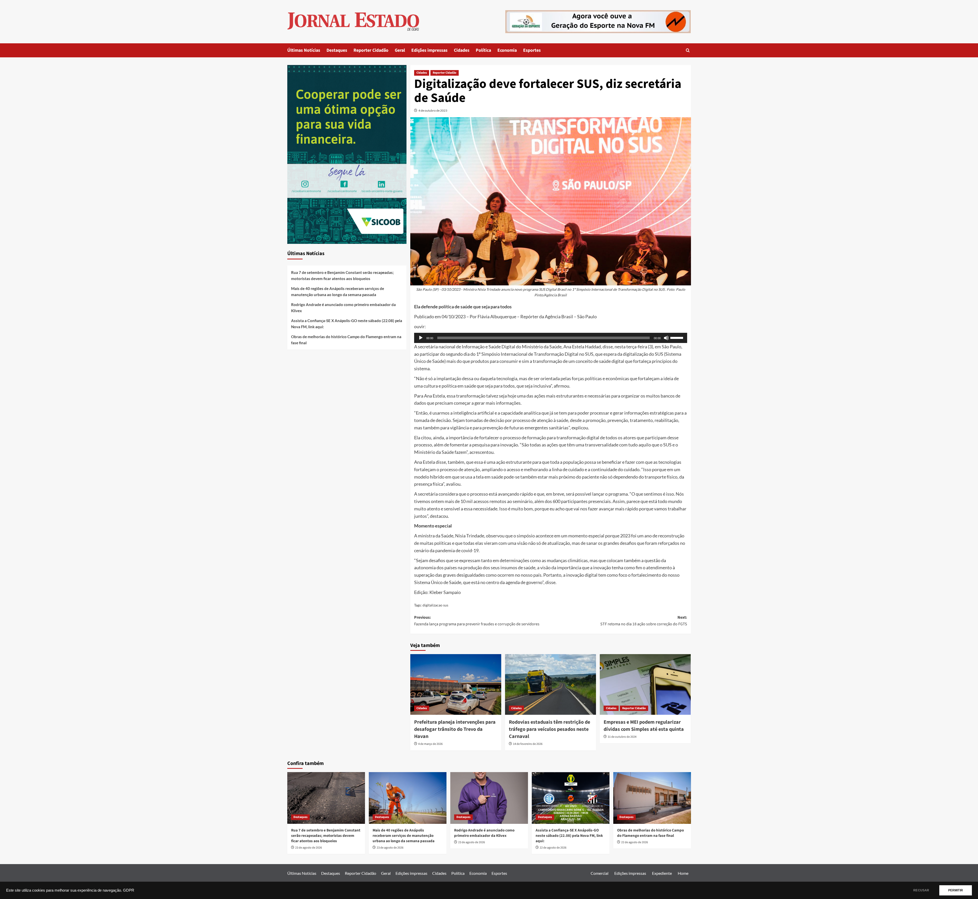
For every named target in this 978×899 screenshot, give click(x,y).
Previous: (476, 621)
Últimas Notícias (303, 50)
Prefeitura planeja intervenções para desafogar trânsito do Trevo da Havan (455, 729)
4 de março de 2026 (430, 744)
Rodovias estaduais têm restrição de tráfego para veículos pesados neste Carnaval (549, 729)
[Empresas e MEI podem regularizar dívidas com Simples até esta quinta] (645, 684)
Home (683, 873)
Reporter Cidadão (371, 50)
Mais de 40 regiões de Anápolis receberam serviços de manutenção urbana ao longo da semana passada (337, 291)
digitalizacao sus (435, 605)
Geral (400, 50)
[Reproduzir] (420, 337)
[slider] (677, 337)
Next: (643, 621)
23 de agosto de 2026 (308, 847)
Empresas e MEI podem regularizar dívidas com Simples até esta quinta (644, 726)
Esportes (532, 50)
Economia (507, 50)
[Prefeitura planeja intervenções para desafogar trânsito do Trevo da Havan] (455, 684)
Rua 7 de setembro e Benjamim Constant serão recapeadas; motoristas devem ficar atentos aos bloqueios (342, 275)
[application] (550, 338)
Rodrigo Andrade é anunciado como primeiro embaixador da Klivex (343, 307)
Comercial (599, 873)
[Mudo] (666, 337)
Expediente (662, 873)
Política (483, 50)
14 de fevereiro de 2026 (527, 744)
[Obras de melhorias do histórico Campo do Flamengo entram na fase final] (652, 798)
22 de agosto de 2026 (553, 847)
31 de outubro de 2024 (622, 737)
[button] (688, 50)
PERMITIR (955, 890)
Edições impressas (429, 50)
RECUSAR (921, 890)
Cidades (461, 50)
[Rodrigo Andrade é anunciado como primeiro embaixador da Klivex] (489, 798)
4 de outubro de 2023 (432, 110)
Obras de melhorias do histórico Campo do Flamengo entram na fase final (346, 339)
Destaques (337, 50)
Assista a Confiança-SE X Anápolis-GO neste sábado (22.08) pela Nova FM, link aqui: (346, 323)
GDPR (128, 890)
